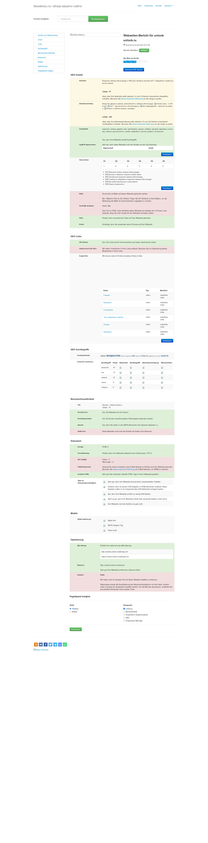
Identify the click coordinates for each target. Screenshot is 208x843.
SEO (127, 617)
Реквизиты (108, 331)
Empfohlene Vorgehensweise (137, 614)
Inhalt (39, 39)
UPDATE (144, 50)
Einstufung (149, 5)
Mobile (39, 62)
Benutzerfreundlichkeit (45, 53)
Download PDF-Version (134, 69)
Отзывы (107, 324)
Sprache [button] (168, 5)
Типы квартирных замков (113, 317)
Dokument (41, 57)
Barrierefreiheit (131, 611)
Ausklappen (167, 154)
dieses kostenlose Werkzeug (132, 98)
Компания (107, 302)
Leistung (129, 608)
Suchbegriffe (41, 48)
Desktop (75, 608)
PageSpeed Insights (44, 70)
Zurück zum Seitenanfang (47, 35)
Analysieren (98, 19)
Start (139, 5)
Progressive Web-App (134, 620)
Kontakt (159, 5)
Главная (107, 295)
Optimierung (41, 66)
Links (39, 44)
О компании (108, 310)
